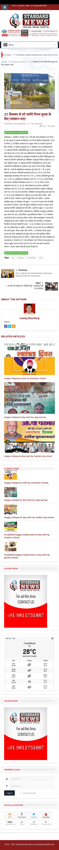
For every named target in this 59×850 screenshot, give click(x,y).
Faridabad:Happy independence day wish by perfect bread (27, 556)
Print (44, 126)
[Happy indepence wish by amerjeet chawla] (29, 475)
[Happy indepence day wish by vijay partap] (29, 492)
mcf (40, 258)
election (21, 258)
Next (38, 283)
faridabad (31, 258)
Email (52, 126)
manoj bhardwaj (19, 123)
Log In (9, 793)
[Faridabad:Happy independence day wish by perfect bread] (29, 547)
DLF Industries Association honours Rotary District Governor (33, 274)
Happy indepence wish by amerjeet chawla (25, 378)
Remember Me (29, 793)
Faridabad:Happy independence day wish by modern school (31, 55)
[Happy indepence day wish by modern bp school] (29, 509)
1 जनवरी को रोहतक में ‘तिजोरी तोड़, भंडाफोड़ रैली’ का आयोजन (25, 287)
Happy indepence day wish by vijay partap (25, 417)
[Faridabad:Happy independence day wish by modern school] (29, 527)
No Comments (37, 123)
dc (13, 258)
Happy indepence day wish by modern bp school (28, 456)
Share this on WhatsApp (17, 133)
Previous (22, 270)
